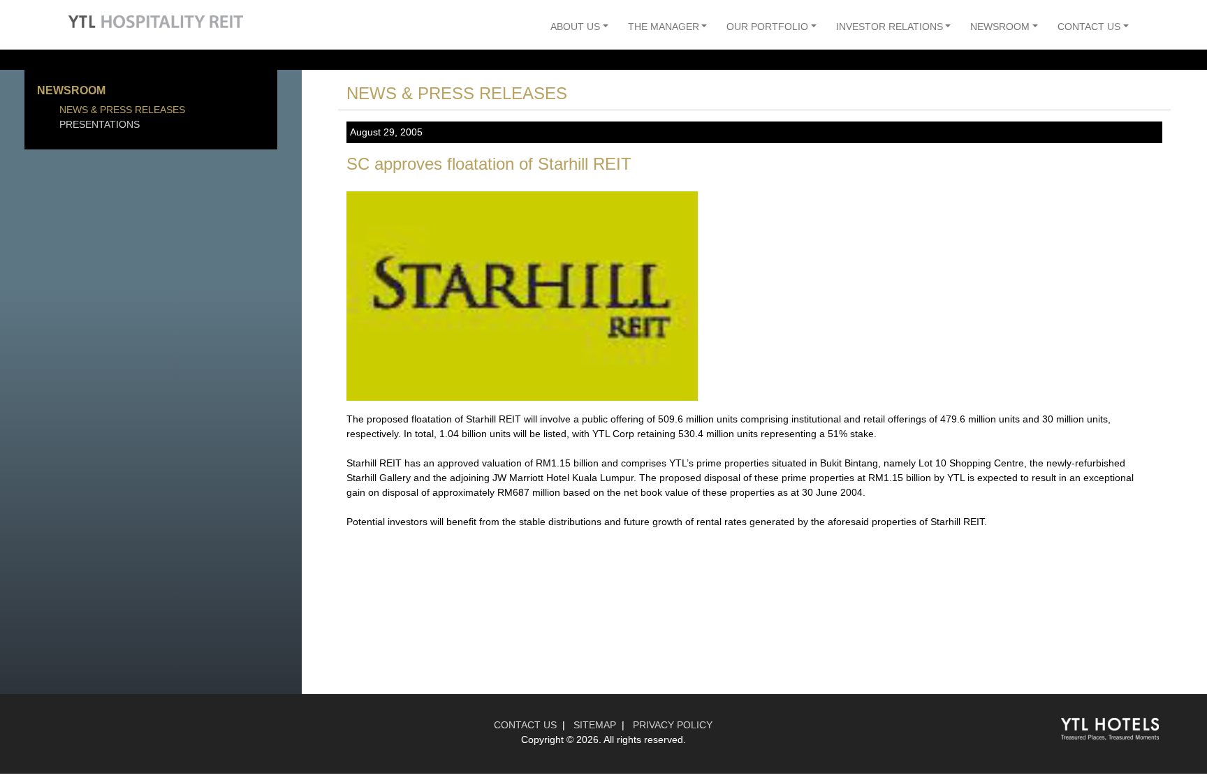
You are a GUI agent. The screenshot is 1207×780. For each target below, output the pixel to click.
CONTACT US (525, 724)
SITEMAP (594, 724)
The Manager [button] (663, 26)
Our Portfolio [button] (767, 26)
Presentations (99, 124)
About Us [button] (575, 26)
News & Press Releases (122, 109)
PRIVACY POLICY (672, 724)
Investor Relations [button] (889, 26)
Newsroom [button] (1000, 26)
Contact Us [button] (1089, 26)
